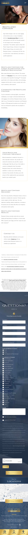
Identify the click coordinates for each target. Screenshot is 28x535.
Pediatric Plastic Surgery (9, 395)
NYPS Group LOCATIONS (14, 501)
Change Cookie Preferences (19, 521)
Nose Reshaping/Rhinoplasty (10, 393)
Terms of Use (14, 520)
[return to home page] (5, 4)
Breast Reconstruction (8, 364)
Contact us (13, 239)
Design (8, 524)
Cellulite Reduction (8, 370)
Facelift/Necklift (7, 376)
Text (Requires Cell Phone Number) (11, 354)
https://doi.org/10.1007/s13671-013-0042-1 (11, 259)
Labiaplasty (6, 383)
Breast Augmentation (8, 360)
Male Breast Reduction (8, 389)
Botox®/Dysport (7, 358)
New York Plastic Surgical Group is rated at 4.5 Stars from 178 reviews (14, 515)
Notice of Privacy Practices (8, 521)
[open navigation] (24, 2)
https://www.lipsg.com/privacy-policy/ (19, 445)
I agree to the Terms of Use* (10, 420)
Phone (4, 337)
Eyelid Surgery (7, 372)
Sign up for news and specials (10, 417)
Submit (6, 466)
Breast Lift (6, 362)
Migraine (6, 391)
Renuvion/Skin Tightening (9, 398)
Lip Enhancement (7, 385)
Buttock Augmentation (8, 368)
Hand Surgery (7, 381)
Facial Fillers (6, 374)
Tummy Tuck (6, 402)
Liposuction (6, 387)
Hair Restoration (7, 379)
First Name (5, 319)
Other (5, 404)
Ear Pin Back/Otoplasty (9, 377)
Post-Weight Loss (7, 396)
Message (4, 407)
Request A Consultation (14, 473)
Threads (6, 400)
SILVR (17, 524)
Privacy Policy (8, 520)
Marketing (13, 524)
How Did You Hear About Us (8, 342)
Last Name (4, 325)
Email (3, 331)
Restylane (10, 75)
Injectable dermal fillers (13, 38)
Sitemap (3, 520)
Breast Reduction (7, 366)
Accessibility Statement (21, 520)
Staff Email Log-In (14, 527)
